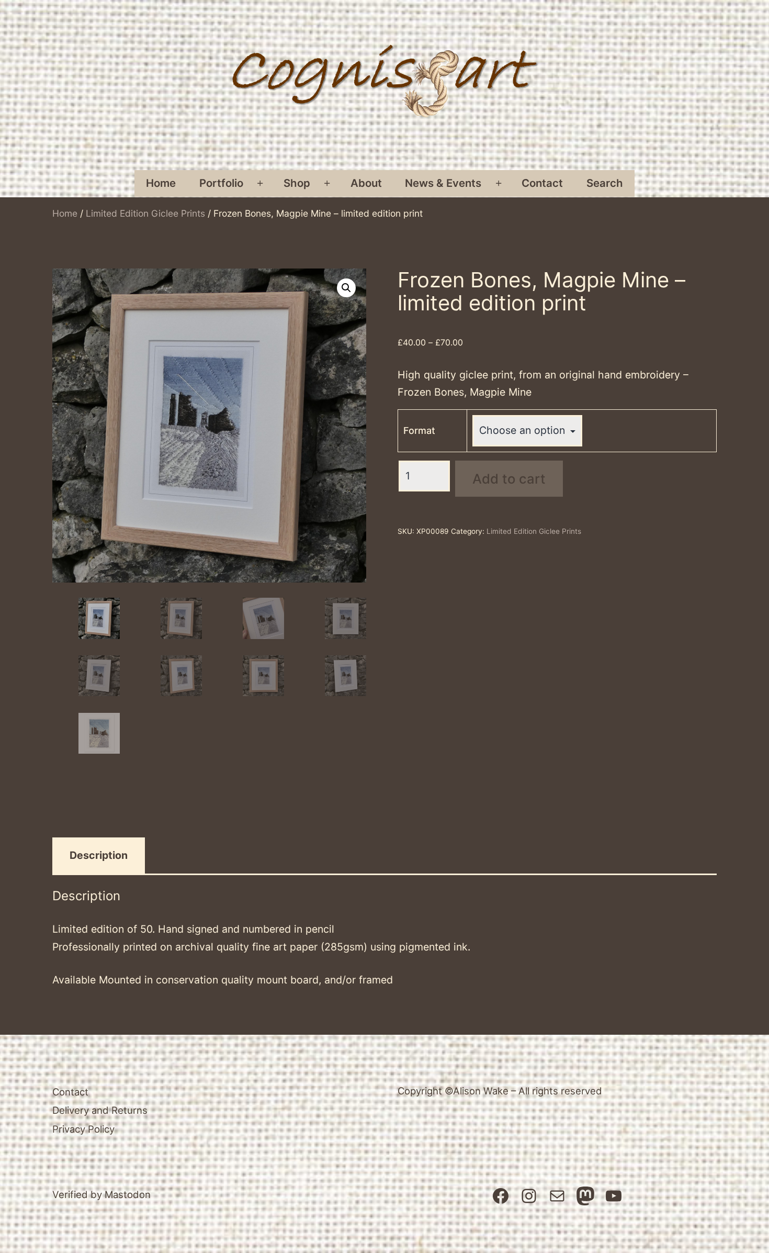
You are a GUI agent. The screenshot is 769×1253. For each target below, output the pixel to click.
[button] (346, 287)
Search (604, 182)
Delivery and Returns (100, 1110)
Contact (542, 182)
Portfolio (221, 182)
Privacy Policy (83, 1129)
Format (419, 430)
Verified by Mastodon (101, 1194)
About (366, 182)
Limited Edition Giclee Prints (145, 213)
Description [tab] (99, 855)
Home (161, 182)
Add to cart (509, 479)
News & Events (443, 182)
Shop (297, 182)
